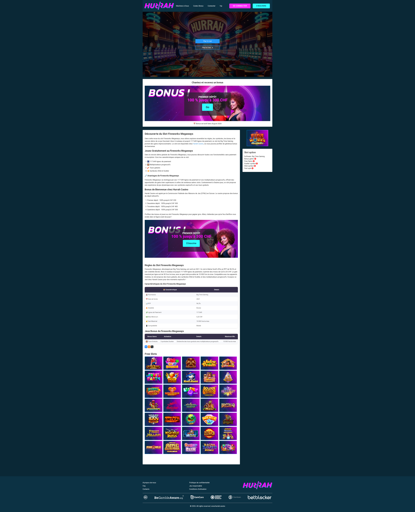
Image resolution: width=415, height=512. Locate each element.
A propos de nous (149, 483)
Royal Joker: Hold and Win (172, 394)
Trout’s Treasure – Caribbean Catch (153, 408)
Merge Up (209, 423)
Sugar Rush (191, 451)
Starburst (228, 395)
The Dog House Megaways (209, 380)
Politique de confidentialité (199, 483)
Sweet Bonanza (172, 367)
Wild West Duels (172, 437)
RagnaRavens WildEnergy (209, 450)
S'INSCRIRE (261, 6)
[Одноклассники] (149, 346)
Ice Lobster (191, 437)
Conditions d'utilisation (197, 489)
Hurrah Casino (198, 144)
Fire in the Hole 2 (153, 451)
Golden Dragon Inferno (209, 395)
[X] (152, 346)
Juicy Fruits (209, 367)
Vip (221, 6)
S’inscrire (191, 243)
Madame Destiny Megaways (228, 436)
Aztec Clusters (172, 451)
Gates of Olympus (228, 381)
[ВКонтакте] (146, 346)
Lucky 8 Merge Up (191, 395)
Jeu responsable (195, 486)
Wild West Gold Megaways (154, 366)
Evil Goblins (228, 423)
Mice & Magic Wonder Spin (191, 380)
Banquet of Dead (191, 409)
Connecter (211, 6)
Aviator (172, 409)
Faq (144, 486)
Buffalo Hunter (228, 409)
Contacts (146, 489)
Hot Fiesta (228, 451)
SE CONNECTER (240, 6)
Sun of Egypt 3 (209, 437)
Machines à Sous (182, 6)
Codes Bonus (198, 6)
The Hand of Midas (209, 409)
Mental (172, 423)
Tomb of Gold (190, 367)
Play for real (207, 41)
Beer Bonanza (172, 381)
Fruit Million (153, 437)
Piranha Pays (190, 423)
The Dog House (228, 367)
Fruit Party (153, 381)
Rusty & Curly (153, 395)
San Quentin (153, 423)
